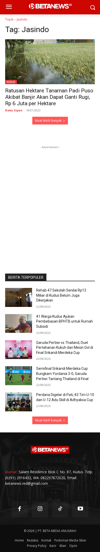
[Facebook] (19, 509)
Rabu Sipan (14, 110)
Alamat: (11, 471)
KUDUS (11, 82)
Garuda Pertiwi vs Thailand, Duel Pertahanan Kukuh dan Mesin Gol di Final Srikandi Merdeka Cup (64, 348)
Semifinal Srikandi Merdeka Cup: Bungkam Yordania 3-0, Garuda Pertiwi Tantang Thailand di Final (62, 373)
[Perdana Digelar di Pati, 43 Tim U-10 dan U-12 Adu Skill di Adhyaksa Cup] (18, 401)
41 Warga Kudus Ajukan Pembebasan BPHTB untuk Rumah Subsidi (64, 321)
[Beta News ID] (50, 449)
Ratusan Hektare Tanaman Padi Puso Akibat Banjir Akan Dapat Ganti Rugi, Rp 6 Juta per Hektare (49, 97)
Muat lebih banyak (48, 120)
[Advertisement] (50, 200)
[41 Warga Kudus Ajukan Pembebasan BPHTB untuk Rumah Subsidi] (18, 323)
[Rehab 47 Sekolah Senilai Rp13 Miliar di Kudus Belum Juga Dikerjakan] (18, 297)
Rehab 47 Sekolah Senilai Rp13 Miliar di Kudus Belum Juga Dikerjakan (61, 295)
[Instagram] (40, 509)
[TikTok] (60, 509)
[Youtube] (80, 509)
